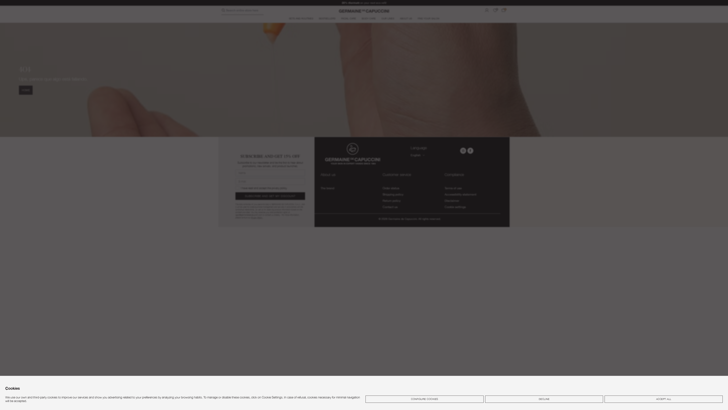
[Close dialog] (433, 159)
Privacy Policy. (408, 250)
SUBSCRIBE (401, 224)
